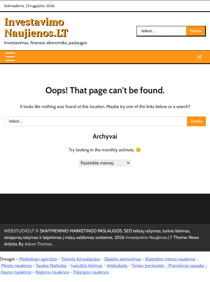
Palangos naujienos (91, 272)
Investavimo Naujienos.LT (36, 27)
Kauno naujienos (16, 272)
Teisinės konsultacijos (80, 259)
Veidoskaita (117, 265)
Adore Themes (38, 244)
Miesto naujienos (16, 265)
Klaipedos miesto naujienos (170, 259)
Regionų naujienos (52, 272)
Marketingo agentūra (38, 259)
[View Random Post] (199, 57)
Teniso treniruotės (148, 265)
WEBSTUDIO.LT (19, 230)
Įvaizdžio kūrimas (87, 265)
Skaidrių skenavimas (122, 259)
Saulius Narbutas (51, 265)
